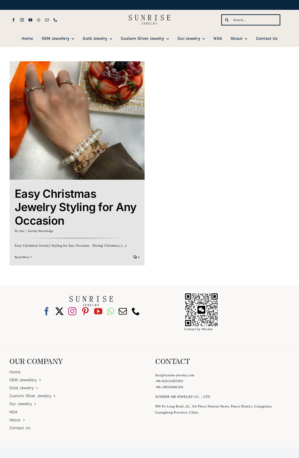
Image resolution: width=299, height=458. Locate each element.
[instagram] (22, 20)
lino (22, 231)
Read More (22, 257)
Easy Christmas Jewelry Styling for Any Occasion (75, 207)
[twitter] (59, 311)
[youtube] (30, 20)
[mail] (47, 20)
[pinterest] (85, 311)
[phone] (55, 20)
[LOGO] (149, 11)
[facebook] (13, 20)
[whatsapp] (38, 20)
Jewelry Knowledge (40, 231)
